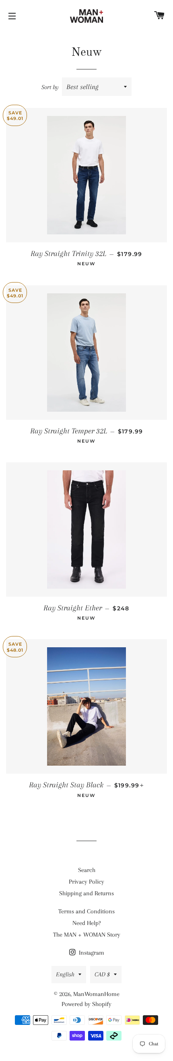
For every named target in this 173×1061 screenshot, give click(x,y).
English (65, 974)
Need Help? (86, 923)
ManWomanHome (96, 994)
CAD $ (102, 974)
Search (86, 870)
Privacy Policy (86, 881)
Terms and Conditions (86, 911)
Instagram (90, 952)
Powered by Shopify (86, 1004)
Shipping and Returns (86, 893)
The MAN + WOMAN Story (86, 934)
